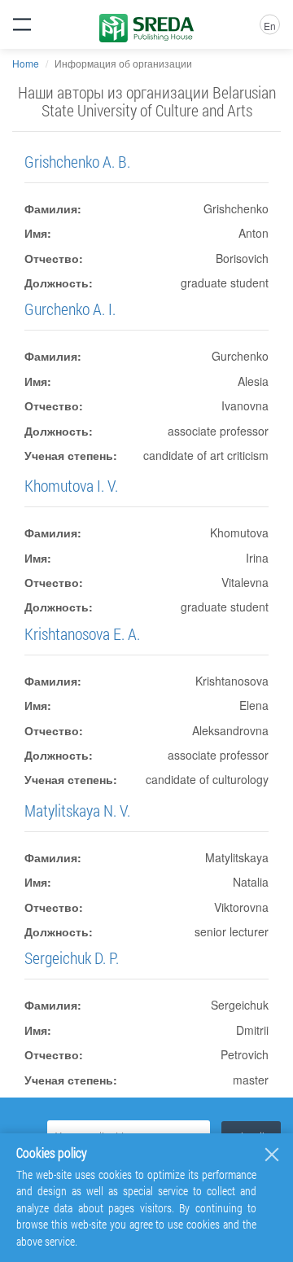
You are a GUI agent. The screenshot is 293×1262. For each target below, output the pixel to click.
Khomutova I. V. (71, 485)
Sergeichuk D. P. (71, 957)
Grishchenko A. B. (77, 161)
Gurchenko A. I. (70, 308)
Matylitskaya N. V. (77, 810)
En (270, 26)
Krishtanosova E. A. (82, 633)
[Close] (272, 1154)
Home (25, 63)
